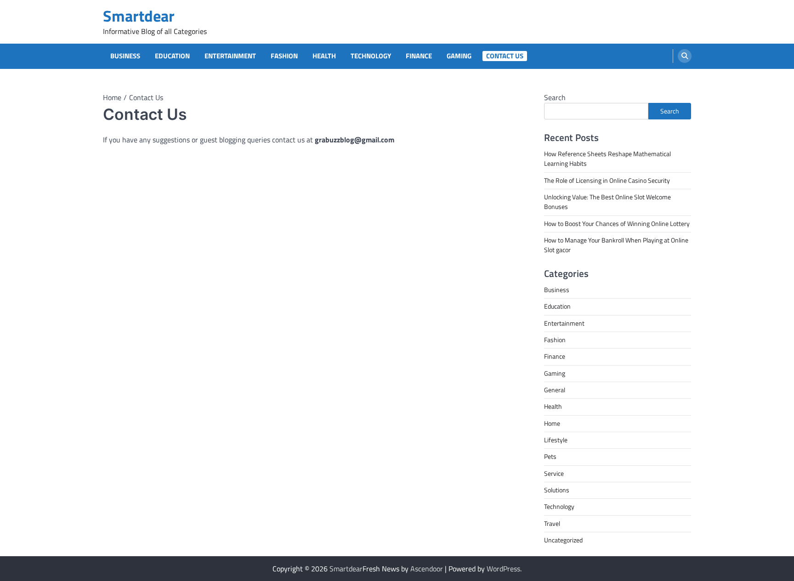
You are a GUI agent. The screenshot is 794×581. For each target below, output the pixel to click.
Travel (552, 524)
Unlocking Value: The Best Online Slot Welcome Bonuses (607, 202)
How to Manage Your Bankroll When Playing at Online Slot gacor (616, 245)
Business (125, 56)
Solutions (556, 490)
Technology (371, 56)
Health (324, 56)
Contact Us (504, 56)
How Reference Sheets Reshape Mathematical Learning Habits (607, 159)
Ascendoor (426, 568)
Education (172, 56)
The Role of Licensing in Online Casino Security (607, 180)
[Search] (685, 56)
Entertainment (230, 56)
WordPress (503, 568)
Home (552, 423)
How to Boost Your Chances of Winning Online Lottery (617, 224)
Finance (419, 56)
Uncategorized (563, 540)
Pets (550, 456)
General (554, 390)
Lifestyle (555, 440)
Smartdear (139, 16)
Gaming (459, 56)
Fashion (284, 56)
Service (554, 473)
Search (555, 97)
